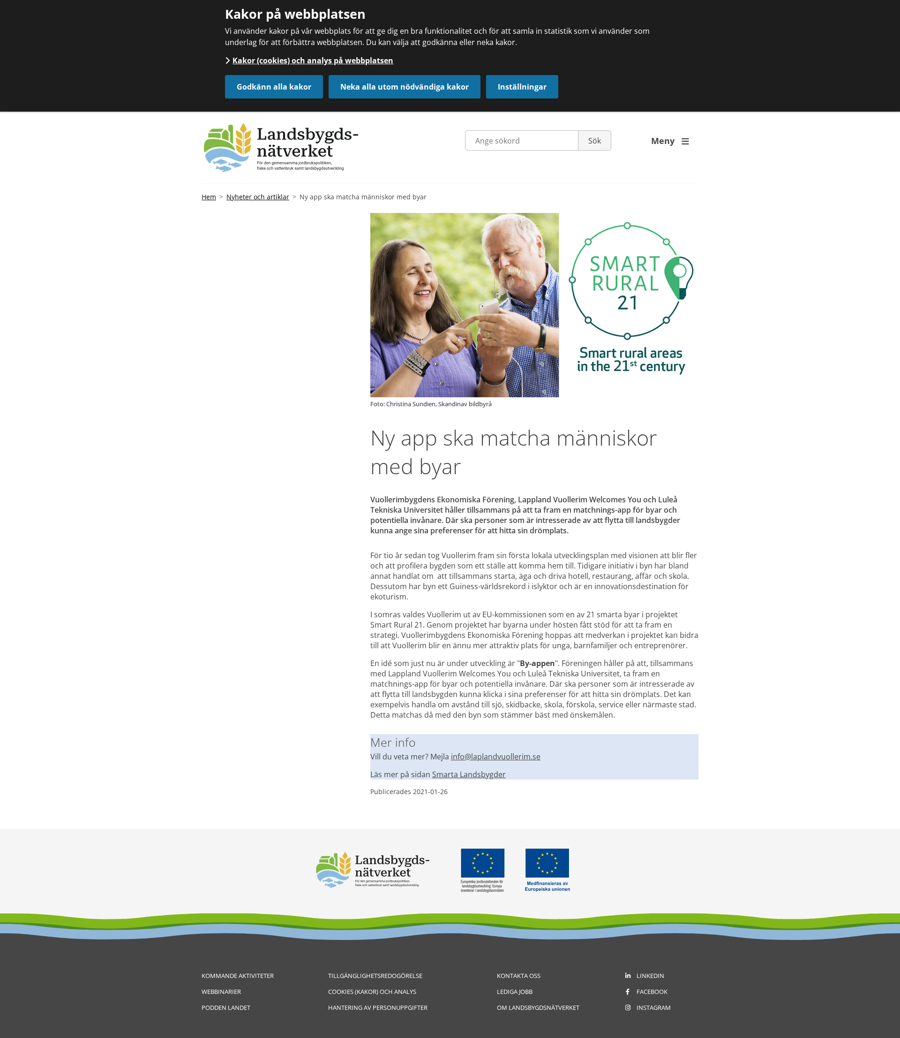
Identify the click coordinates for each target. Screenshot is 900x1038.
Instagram (654, 1007)
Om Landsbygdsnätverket (538, 1007)
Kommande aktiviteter (238, 975)
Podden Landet (226, 1007)
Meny (670, 140)
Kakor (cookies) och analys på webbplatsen (312, 60)
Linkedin (650, 975)
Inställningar (522, 87)
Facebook (652, 991)
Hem (209, 196)
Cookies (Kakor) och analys (372, 991)
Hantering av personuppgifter (378, 1007)
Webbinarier (221, 991)
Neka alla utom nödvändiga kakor (404, 87)
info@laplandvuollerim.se (495, 756)
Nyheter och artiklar (257, 196)
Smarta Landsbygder (469, 774)
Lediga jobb (514, 991)
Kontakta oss (518, 975)
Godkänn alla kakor (274, 87)
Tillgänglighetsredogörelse (375, 975)
